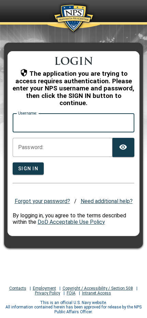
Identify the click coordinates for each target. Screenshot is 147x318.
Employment (44, 288)
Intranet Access (96, 293)
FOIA (71, 293)
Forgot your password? (42, 201)
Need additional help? (107, 201)
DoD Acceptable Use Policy (71, 222)
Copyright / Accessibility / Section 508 (98, 288)
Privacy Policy (47, 293)
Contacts (17, 288)
